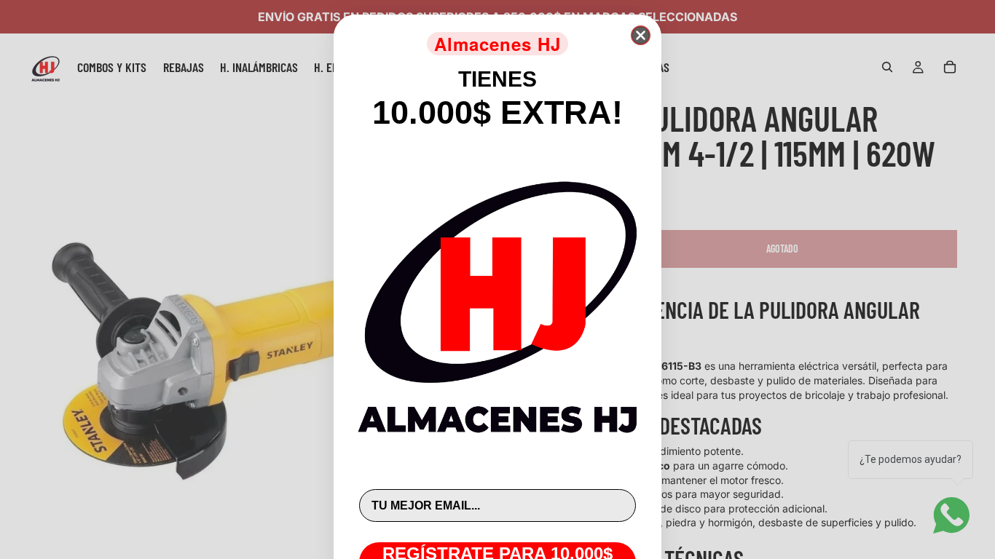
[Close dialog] (641, 35)
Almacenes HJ (497, 43)
